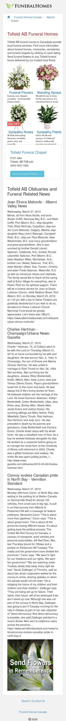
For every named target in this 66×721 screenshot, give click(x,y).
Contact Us (38, 701)
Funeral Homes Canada (33, 712)
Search (25, 701)
